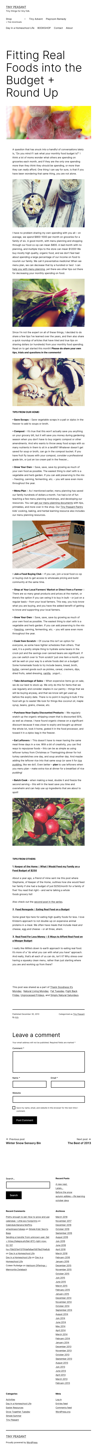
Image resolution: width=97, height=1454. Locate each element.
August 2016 (62, 1237)
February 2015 (63, 1290)
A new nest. (61, 1184)
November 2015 (64, 1269)
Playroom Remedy (56, 19)
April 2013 (61, 1375)
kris (16, 1017)
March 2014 (62, 1334)
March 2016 (61, 1253)
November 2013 (64, 1350)
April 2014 (61, 1330)
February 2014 (63, 1338)
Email (54, 1078)
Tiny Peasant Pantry (71, 506)
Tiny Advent (36, 19)
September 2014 (64, 1310)
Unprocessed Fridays (32, 995)
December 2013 (63, 1346)
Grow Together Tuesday (18, 1412)
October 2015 (62, 1273)
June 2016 (61, 1245)
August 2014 (62, 1314)
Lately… (59, 1188)
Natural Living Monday (35, 991)
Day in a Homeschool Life (20, 28)
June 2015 (61, 1281)
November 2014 (64, 1302)
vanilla (46, 673)
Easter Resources (14, 1407)
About (69, 28)
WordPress (32, 1442)
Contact (58, 28)
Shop (14, 20)
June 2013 (61, 1371)
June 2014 (61, 1322)
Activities (10, 1399)
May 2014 (60, 1326)
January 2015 (62, 1294)
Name (16, 1078)
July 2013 (60, 1367)
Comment (18, 1048)
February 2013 (63, 1383)
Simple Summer (13, 1416)
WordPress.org (63, 1412)
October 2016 (62, 1229)
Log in (59, 1399)
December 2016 (63, 1225)
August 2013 (62, 1363)
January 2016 (62, 1261)
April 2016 (61, 1249)
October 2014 (62, 1306)
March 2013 (61, 1379)
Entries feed (62, 1403)
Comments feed (64, 1407)
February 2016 (63, 1257)
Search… (10, 1178)
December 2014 (63, 1298)
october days (62, 1200)
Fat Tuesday (57, 991)
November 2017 (63, 1221)
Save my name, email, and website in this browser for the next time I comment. (47, 1109)
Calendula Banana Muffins (19, 1225)
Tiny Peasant (16, 7)
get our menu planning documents (53, 502)
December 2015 (63, 1265)
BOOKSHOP (44, 28)
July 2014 (60, 1318)
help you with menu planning (28, 269)
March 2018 (61, 1217)
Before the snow (64, 1192)
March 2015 (61, 1286)
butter (15, 669)
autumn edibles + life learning (70, 1196)
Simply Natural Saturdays (64, 995)
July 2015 (60, 1277)
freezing (19, 629)
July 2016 (60, 1241)
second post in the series (48, 901)
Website (16, 1093)
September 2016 (64, 1233)
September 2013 (64, 1359)
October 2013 (62, 1354)
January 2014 (62, 1342)
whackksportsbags (15, 1229)
